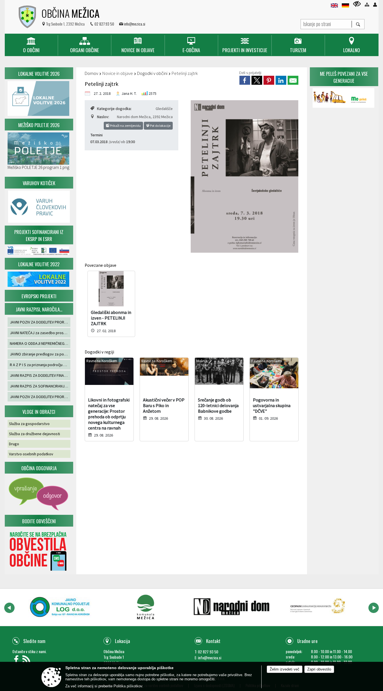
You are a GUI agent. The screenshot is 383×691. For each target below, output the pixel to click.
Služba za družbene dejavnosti (34, 433)
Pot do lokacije (159, 125)
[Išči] (358, 24)
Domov (91, 73)
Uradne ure (307, 640)
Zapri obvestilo (319, 669)
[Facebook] (17, 661)
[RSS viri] (27, 661)
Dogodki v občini (152, 73)
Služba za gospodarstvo (29, 423)
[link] (244, 80)
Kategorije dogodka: (114, 108)
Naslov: (103, 116)
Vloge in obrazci (38, 411)
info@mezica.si (134, 24)
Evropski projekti (39, 296)
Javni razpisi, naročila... (39, 309)
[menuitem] (31, 45)
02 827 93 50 (104, 24)
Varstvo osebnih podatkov (31, 453)
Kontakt (213, 640)
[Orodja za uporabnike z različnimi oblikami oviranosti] (357, 4)
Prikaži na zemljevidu (125, 125)
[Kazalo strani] (367, 5)
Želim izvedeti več (284, 669)
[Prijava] (375, 5)
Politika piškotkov (128, 686)
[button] (9, 608)
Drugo (14, 443)
